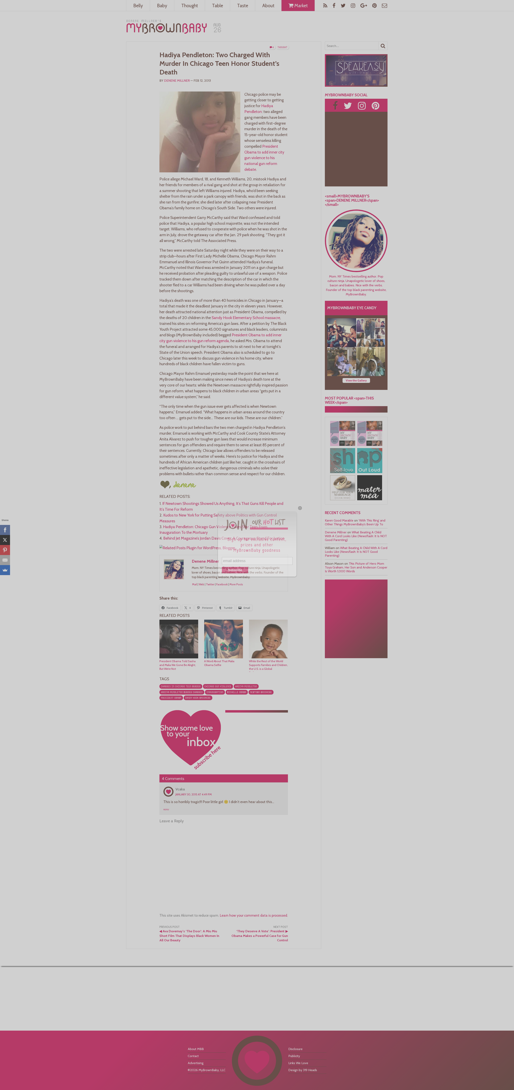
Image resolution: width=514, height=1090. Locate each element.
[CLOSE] (300, 508)
